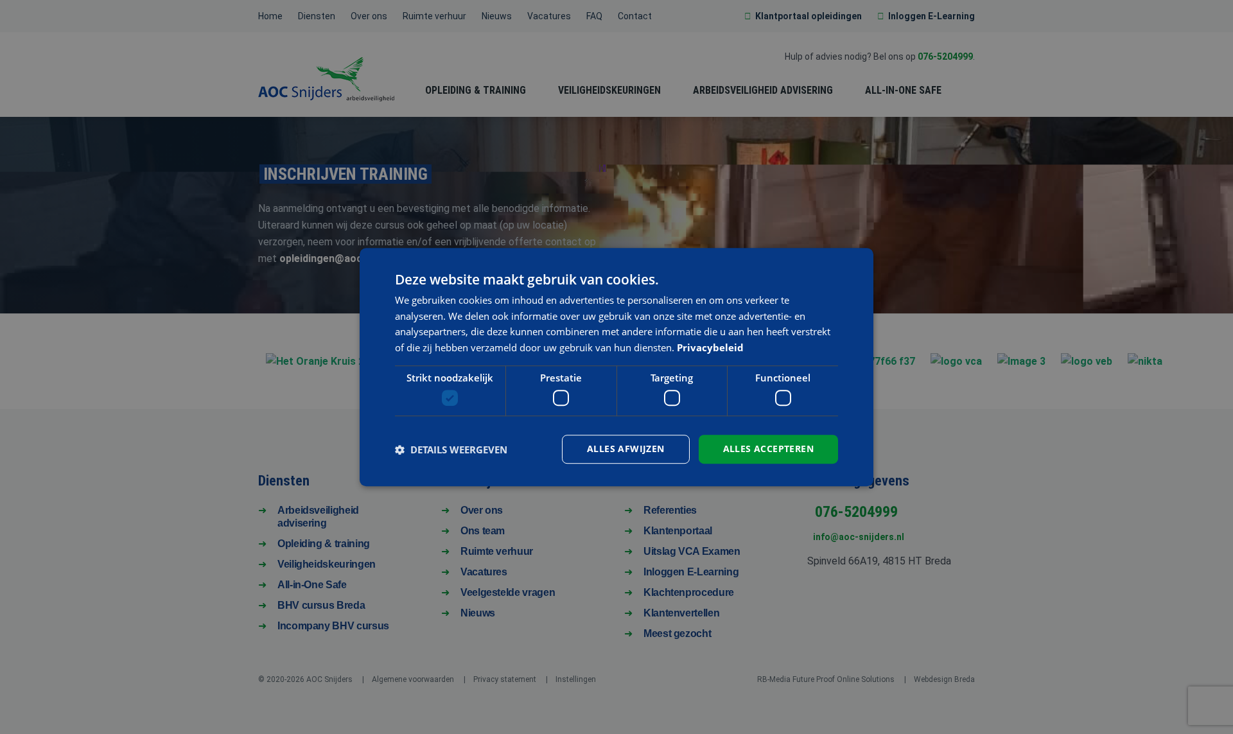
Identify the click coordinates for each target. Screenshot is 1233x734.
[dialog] (616, 367)
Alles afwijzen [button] (626, 449)
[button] (451, 449)
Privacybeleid (710, 347)
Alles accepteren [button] (768, 449)
